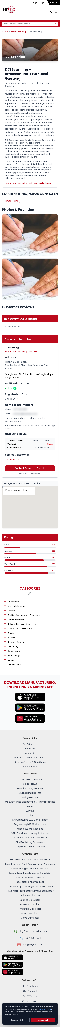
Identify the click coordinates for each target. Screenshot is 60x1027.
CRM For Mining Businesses (30, 842)
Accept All (43, 1020)
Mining (11, 659)
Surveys (30, 810)
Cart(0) (55, 3)
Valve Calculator (30, 917)
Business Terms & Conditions (30, 762)
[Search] (55, 24)
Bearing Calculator (30, 899)
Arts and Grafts (16, 642)
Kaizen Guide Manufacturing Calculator (30, 873)
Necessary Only (17, 1020)
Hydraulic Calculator (30, 908)
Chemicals (13, 601)
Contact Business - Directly (30, 468)
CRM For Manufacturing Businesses (30, 833)
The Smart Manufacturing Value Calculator (30, 891)
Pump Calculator (30, 913)
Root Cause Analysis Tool (30, 882)
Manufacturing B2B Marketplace (30, 819)
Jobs (30, 815)
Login (35, 3)
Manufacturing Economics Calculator (30, 868)
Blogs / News (30, 784)
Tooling (11, 633)
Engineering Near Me (30, 792)
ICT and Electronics (17, 606)
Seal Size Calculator (30, 895)
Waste (11, 637)
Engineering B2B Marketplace (30, 824)
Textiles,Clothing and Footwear (24, 615)
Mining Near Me (30, 797)
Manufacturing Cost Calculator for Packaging (30, 864)
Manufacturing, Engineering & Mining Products (30, 801)
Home (5, 31)
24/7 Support (30, 744)
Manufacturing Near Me (30, 788)
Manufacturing (18, 31)
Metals (11, 610)
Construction (14, 664)
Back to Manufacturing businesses (22, 351)
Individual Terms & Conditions (30, 757)
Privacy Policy (30, 766)
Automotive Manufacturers (22, 624)
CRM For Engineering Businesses (30, 837)
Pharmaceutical (16, 619)
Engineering (14, 655)
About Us (30, 753)
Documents (14, 651)
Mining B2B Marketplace (30, 828)
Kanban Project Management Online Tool (30, 886)
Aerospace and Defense (20, 628)
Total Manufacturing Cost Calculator (30, 859)
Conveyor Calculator (30, 904)
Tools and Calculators (30, 779)
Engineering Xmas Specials (30, 846)
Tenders (30, 806)
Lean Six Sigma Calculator (30, 877)
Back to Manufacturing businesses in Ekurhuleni (28, 183)
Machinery (13, 646)
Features (30, 748)
